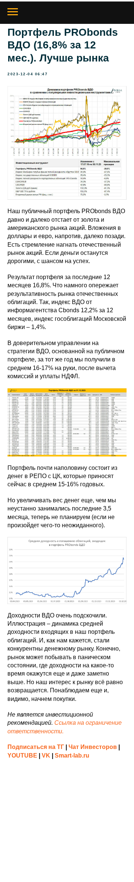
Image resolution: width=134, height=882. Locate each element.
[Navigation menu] (12, 12)
